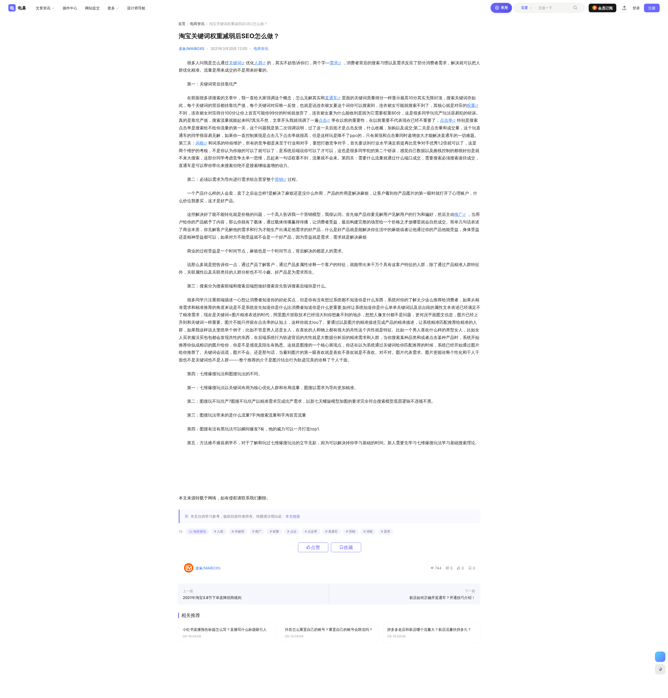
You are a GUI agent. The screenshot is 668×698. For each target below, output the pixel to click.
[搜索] (575, 8)
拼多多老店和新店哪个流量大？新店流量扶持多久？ (429, 629)
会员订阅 (603, 8)
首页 (182, 23)
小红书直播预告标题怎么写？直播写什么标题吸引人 (225, 629)
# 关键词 (238, 531)
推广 (458, 214)
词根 (199, 143)
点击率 (446, 120)
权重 (471, 105)
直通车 (331, 97)
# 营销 (350, 531)
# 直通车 (331, 531)
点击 (323, 120)
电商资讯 (197, 23)
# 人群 (218, 531)
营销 (279, 179)
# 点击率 (311, 531)
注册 (651, 8)
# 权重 (274, 531)
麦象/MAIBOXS (191, 48)
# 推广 (256, 531)
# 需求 (385, 531)
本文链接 (292, 516)
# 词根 (368, 531)
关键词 (235, 62)
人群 (258, 62)
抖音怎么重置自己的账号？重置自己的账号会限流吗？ (329, 629)
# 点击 (291, 531)
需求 (334, 62)
